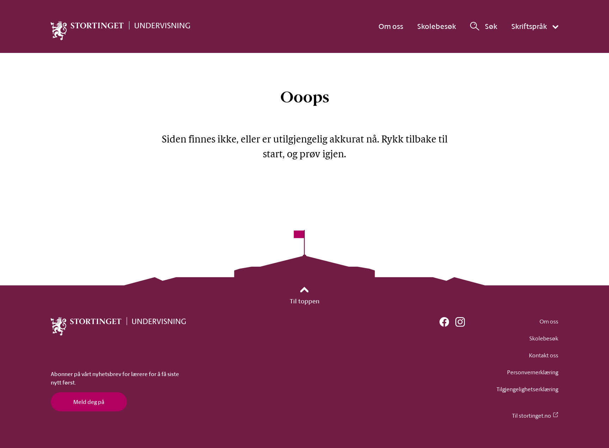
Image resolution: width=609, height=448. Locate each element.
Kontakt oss (543, 355)
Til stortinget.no (531, 415)
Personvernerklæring (532, 372)
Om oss (391, 26)
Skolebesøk (436, 26)
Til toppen (305, 301)
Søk (491, 26)
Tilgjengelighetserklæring (527, 389)
